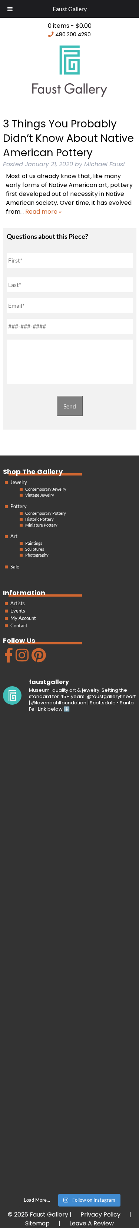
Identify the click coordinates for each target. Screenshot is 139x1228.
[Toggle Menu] (10, 9)
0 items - (70, 25)
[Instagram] (21, 658)
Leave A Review (91, 1223)
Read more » (43, 211)
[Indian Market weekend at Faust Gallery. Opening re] (69, 837)
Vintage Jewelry (39, 495)
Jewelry (18, 482)
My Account (23, 618)
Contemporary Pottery (45, 513)
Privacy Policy (100, 1214)
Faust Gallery (70, 8)
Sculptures (34, 549)
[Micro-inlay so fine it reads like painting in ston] (69, 994)
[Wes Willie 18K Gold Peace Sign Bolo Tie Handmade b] (69, 758)
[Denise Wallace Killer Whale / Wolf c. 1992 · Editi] (69, 1072)
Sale (14, 567)
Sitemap (37, 1223)
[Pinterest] (38, 658)
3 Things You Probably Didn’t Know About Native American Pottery (68, 138)
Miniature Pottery (41, 525)
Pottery (18, 506)
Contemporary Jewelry (45, 489)
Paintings (33, 543)
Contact (18, 625)
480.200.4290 (73, 34)
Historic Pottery (39, 519)
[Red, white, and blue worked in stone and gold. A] (69, 915)
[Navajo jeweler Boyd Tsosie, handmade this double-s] (69, 1150)
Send (69, 406)
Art (13, 536)
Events (17, 611)
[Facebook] (8, 658)
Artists (17, 603)
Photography (37, 555)
